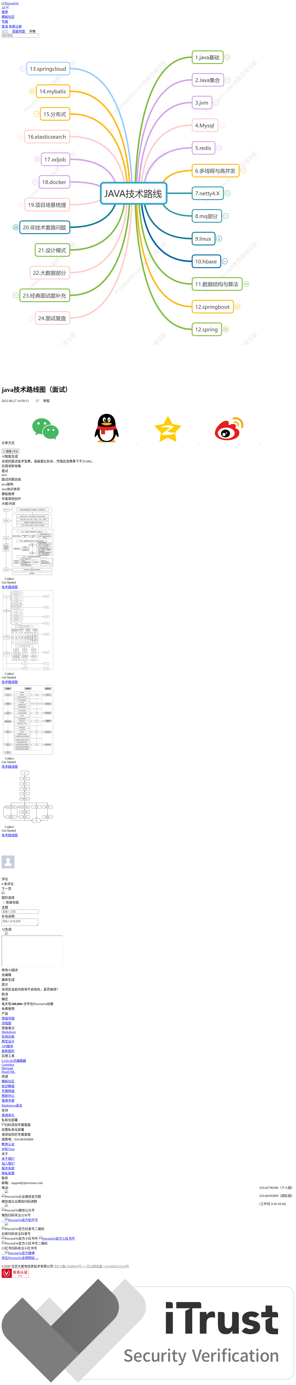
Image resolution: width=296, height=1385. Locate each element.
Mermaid (7, 1068)
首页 (5, 31)
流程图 (6, 1023)
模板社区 (8, 17)
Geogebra (8, 1064)
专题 (5, 21)
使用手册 (8, 1100)
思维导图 (18, 31)
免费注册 (15, 26)
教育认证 (8, 1144)
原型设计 (8, 1041)
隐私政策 (8, 1173)
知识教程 (8, 1086)
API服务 (7, 1046)
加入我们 (8, 1163)
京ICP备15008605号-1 (69, 1266)
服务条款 (8, 1168)
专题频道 (8, 1091)
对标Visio (8, 1149)
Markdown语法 (12, 1105)
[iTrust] (148, 1381)
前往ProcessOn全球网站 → (20, 1258)
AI (3, 7)
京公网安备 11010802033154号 (107, 1266)
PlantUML (8, 1072)
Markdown (9, 1032)
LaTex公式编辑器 (14, 1060)
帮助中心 (8, 1096)
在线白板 (8, 1036)
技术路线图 (10, 587)
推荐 (5, 12)
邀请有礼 (8, 1115)
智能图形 (8, 1051)
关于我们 (8, 1158)
